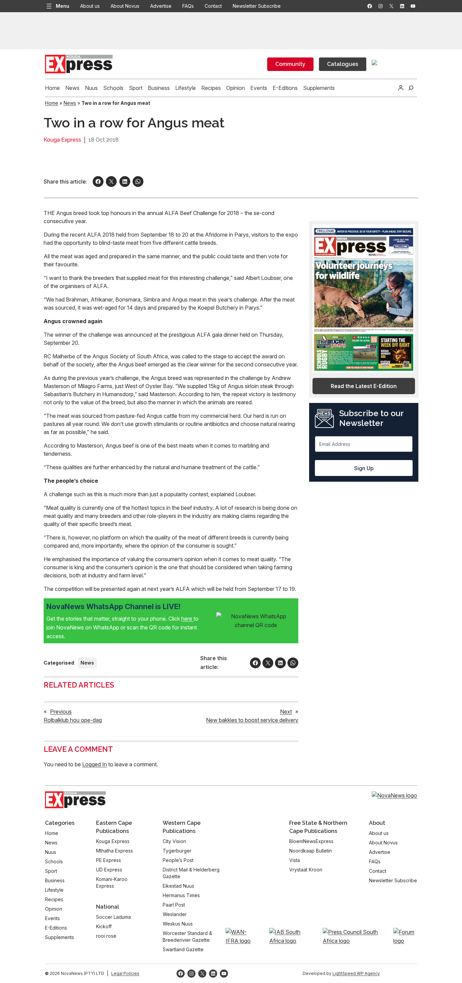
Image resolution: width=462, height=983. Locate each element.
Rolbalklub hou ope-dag (73, 720)
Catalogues (342, 64)
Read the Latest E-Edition (364, 386)
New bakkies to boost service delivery (252, 720)
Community (290, 64)
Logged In (94, 764)
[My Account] (401, 88)
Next (286, 711)
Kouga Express (62, 140)
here (187, 618)
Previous (61, 711)
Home (51, 103)
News (70, 103)
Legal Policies (125, 973)
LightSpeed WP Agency (356, 973)
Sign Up (364, 468)
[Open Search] (411, 88)
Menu (62, 6)
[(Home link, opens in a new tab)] (75, 799)
